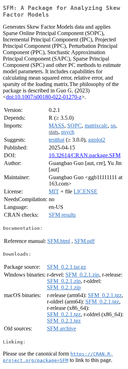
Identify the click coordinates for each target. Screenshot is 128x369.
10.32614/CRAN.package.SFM (85, 155)
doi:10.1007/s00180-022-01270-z (43, 97)
